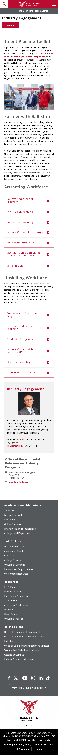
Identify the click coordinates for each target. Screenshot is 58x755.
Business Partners (14, 591)
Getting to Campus (14, 654)
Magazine (9, 609)
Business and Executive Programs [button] (22, 314)
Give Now (10, 25)
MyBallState (10, 587)
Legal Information (43, 744)
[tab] (29, 200)
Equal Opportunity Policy (17, 744)
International (11, 519)
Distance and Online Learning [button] (20, 327)
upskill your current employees (29, 56)
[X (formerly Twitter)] (16, 678)
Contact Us (10, 555)
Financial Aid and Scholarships (20, 528)
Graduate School (13, 515)
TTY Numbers (22, 749)
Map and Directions (14, 546)
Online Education (13, 524)
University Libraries (14, 564)
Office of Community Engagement (22, 632)
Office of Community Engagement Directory (27, 645)
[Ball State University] (29, 713)
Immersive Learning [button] (19, 222)
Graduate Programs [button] (19, 339)
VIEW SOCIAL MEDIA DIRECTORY (29, 688)
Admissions (10, 510)
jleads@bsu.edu (15, 445)
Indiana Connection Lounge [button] (24, 232)
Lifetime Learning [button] (18, 362)
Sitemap (37, 749)
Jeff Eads (20, 439)
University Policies (13, 618)
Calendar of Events (14, 551)
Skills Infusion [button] (15, 265)
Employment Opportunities (18, 569)
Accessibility (10, 600)
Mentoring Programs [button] (20, 242)
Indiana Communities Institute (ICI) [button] (20, 351)
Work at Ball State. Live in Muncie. (22, 650)
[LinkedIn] (41, 678)
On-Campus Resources (16, 573)
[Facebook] (9, 678)
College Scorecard (13, 560)
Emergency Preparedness (17, 596)
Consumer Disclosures (16, 605)
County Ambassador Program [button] (19, 200)
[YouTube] (24, 678)
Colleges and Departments (18, 533)
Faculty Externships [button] (19, 212)
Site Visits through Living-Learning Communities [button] (24, 254)
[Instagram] (33, 678)
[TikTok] (48, 678)
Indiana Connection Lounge (19, 659)
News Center (11, 614)
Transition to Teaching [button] (21, 372)
